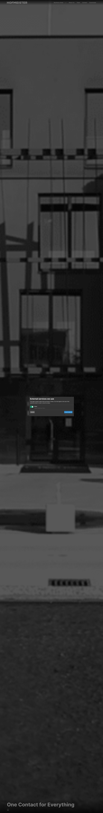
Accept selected (68, 412)
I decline (32, 412)
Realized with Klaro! (68, 414)
